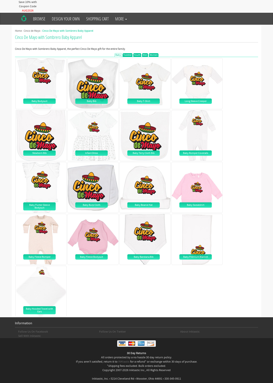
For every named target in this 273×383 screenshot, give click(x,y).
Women (154, 55)
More (120, 18)
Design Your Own (66, 18)
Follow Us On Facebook (33, 332)
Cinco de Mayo (32, 31)
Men (145, 55)
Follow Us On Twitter (112, 332)
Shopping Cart (97, 18)
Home (18, 31)
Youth (137, 55)
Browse (39, 18)
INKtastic (123, 362)
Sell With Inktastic (29, 336)
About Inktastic (190, 332)
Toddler (127, 55)
